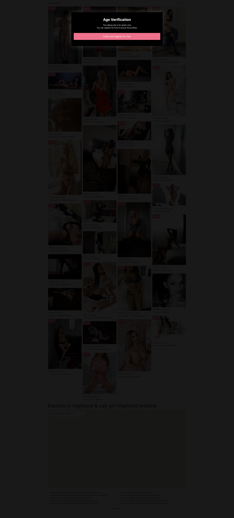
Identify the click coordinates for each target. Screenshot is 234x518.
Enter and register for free (117, 36)
